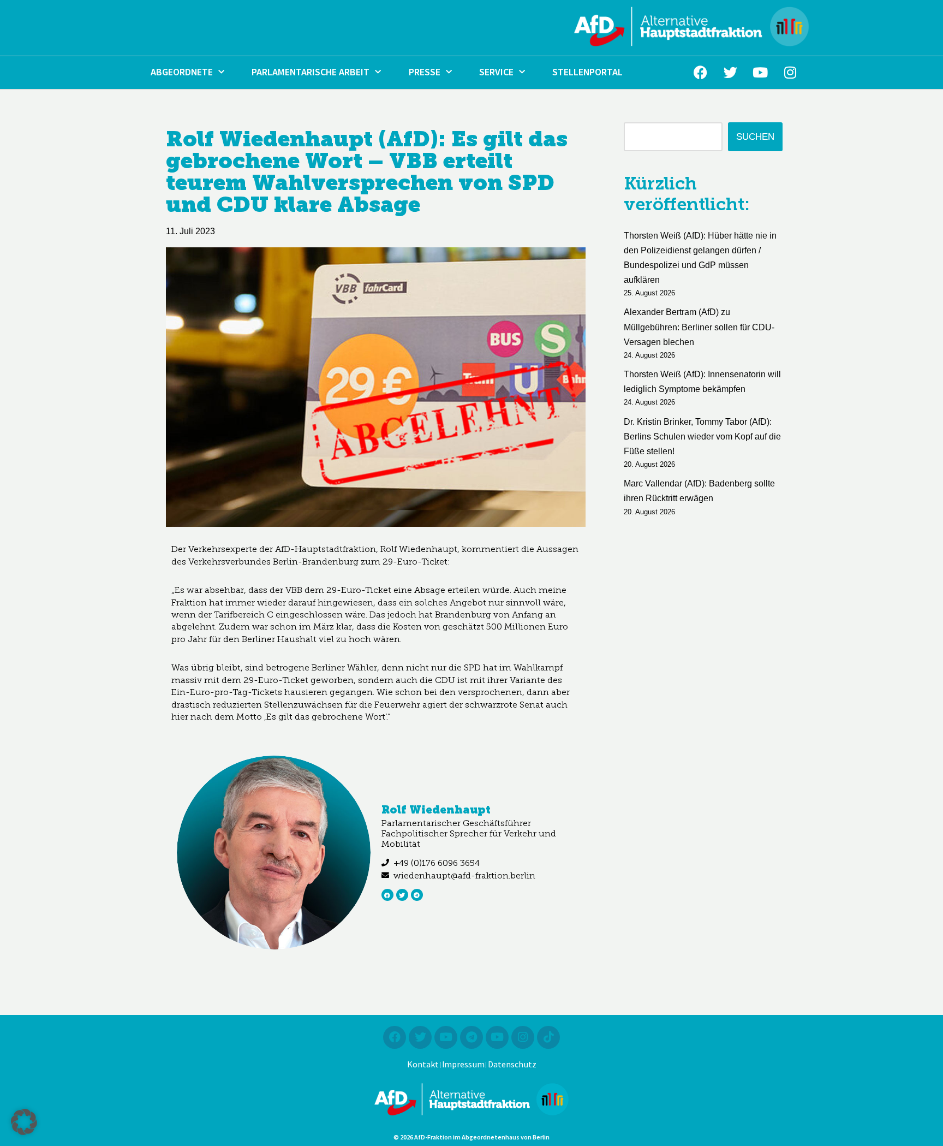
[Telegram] (417, 895)
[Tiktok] (548, 1037)
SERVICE (496, 72)
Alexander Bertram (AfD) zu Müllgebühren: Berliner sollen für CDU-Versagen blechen (699, 326)
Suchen (755, 137)
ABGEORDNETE (182, 72)
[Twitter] (730, 72)
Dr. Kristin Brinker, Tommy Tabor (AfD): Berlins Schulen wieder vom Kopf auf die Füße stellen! (702, 436)
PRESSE (424, 72)
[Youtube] (760, 72)
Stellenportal (587, 72)
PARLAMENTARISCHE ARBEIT (310, 72)
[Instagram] (790, 72)
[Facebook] (700, 72)
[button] (24, 1122)
